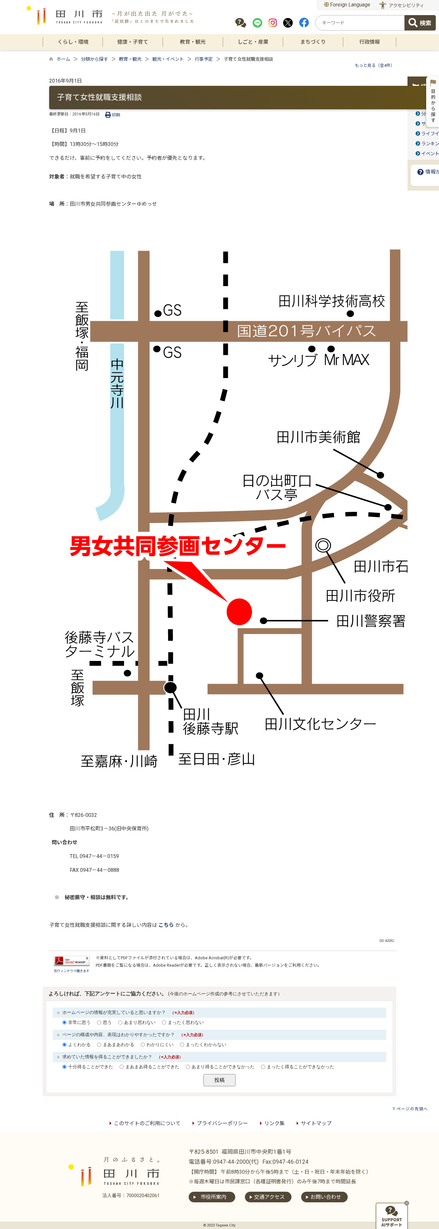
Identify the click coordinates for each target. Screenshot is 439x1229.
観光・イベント (168, 59)
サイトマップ (316, 1123)
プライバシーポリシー (222, 1123)
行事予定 (204, 59)
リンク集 (274, 1123)
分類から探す (94, 59)
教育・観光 (130, 59)
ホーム (63, 59)
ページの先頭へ (412, 1109)
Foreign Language (349, 5)
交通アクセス (269, 1197)
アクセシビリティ (406, 5)
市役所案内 (213, 1197)
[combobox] (360, 23)
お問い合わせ (325, 1197)
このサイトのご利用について (147, 1123)
